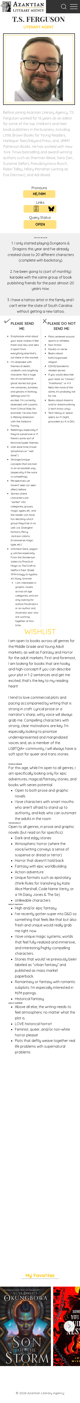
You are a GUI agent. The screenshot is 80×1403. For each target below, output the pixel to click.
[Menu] (74, 7)
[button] (63, 6)
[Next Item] (69, 1326)
